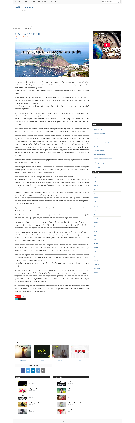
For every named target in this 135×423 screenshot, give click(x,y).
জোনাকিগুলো (97, 167)
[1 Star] (14, 28)
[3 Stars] (17, 28)
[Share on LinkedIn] (32, 370)
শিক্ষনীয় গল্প (96, 264)
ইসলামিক (96, 193)
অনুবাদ (95, 181)
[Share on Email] (43, 370)
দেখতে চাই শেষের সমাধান (99, 134)
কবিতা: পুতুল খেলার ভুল (99, 163)
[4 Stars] (18, 28)
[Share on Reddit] (38, 370)
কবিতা (95, 202)
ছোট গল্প (96, 222)
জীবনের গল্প (96, 227)
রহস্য (95, 256)
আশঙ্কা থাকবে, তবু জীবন (99, 150)
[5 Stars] (19, 28)
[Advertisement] (67, 17)
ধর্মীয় (95, 235)
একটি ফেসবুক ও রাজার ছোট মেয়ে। (102, 142)
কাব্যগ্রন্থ (96, 206)
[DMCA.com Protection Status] (20, 301)
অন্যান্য (96, 185)
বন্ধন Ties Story (98, 129)
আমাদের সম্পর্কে (42, 1)
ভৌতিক (95, 252)
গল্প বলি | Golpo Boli (72, 421)
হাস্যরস (96, 272)
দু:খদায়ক (96, 231)
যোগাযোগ (57, 1)
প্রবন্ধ (95, 239)
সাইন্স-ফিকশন (97, 268)
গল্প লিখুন (33, 1)
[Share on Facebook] (23, 370)
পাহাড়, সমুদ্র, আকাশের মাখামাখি (28, 33)
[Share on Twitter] (28, 370)
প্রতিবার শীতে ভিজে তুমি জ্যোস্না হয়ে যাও (103, 159)
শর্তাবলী (50, 1)
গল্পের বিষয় (24, 1)
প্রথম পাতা (17, 1)
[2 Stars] (15, 28)
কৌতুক (95, 210)
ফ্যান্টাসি (96, 243)
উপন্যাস (96, 198)
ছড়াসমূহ (96, 218)
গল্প (25, 25)
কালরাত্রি (96, 138)
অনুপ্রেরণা (96, 177)
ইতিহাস (95, 189)
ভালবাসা (96, 247)
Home (22, 25)
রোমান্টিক (96, 260)
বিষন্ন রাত (96, 146)
